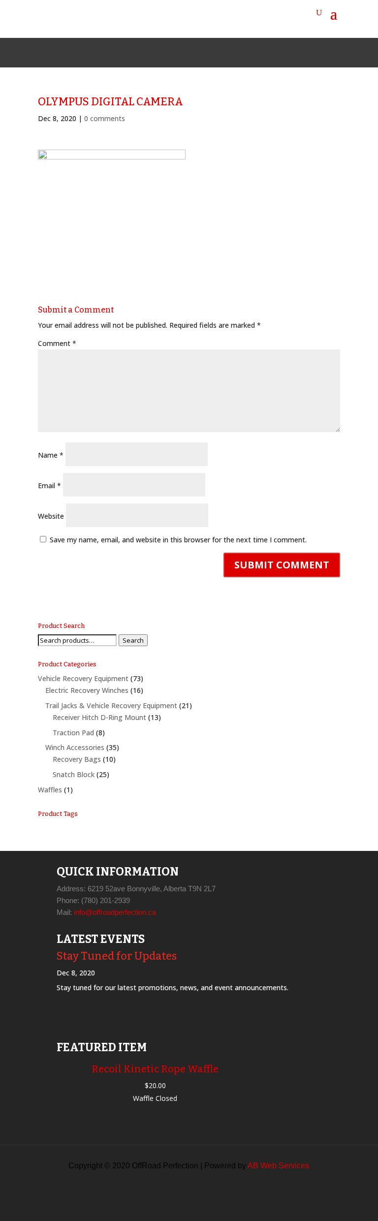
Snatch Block (73, 774)
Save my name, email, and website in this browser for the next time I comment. (178, 539)
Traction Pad (73, 732)
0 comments (104, 118)
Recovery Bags (77, 759)
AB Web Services (278, 1165)
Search (133, 640)
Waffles (50, 789)
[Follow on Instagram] (189, 53)
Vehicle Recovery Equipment (83, 678)
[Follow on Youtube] (212, 53)
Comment (57, 343)
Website (51, 516)
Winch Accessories (74, 747)
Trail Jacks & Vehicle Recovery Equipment (111, 705)
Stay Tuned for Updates (117, 956)
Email (49, 485)
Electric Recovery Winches (86, 690)
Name (50, 455)
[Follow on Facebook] (165, 53)
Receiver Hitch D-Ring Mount (99, 717)
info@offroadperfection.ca (115, 912)
